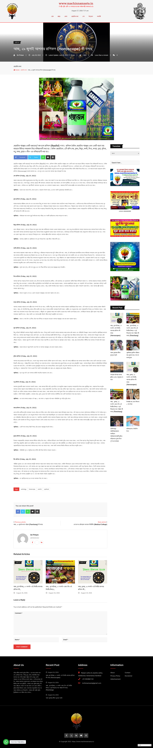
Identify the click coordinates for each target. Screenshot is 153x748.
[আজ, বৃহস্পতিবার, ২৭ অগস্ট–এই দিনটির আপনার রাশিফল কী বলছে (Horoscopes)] (116, 318)
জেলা (65, 16)
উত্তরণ (91, 16)
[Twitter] (23, 512)
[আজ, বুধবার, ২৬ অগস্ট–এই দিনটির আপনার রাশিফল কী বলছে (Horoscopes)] (132, 367)
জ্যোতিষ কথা (74, 16)
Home (17, 70)
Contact (127, 673)
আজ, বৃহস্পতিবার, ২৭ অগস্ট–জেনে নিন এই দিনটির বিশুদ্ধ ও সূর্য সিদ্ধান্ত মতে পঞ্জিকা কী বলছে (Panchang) (132, 330)
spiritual (46, 489)
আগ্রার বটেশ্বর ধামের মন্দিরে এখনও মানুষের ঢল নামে (116, 377)
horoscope (32, 489)
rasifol (40, 489)
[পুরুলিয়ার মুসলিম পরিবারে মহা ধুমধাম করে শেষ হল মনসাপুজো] (132, 345)
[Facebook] (18, 512)
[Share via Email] (48, 157)
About (112, 673)
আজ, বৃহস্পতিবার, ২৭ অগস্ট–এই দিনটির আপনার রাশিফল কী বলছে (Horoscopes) (116, 330)
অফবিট (99, 16)
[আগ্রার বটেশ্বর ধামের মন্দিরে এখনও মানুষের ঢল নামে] (116, 367)
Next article (102, 522)
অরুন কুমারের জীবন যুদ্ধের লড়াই (54, 698)
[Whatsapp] (43, 157)
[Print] (53, 157)
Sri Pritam (34, 535)
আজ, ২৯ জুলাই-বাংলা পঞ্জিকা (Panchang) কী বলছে (28, 524)
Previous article (20, 522)
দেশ (83, 16)
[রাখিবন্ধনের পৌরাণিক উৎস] (132, 421)
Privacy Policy (115, 676)
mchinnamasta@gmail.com (91, 683)
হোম (52, 16)
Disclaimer (128, 676)
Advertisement (115, 679)
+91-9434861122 (87, 679)
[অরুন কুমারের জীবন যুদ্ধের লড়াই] (116, 345)
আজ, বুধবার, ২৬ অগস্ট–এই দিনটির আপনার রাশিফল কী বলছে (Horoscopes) (131, 380)
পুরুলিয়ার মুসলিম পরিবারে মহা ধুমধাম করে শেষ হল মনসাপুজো (132, 355)
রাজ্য (59, 16)
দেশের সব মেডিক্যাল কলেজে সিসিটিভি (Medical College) (90, 524)
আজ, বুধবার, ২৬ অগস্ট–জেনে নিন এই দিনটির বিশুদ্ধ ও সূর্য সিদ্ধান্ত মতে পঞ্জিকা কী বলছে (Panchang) (116, 407)
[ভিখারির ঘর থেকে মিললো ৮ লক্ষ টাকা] (132, 394)
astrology (23, 489)
